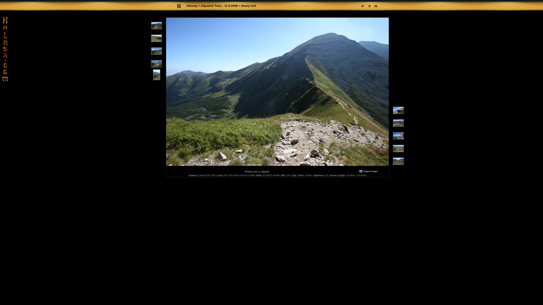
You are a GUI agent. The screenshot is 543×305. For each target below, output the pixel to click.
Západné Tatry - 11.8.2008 (219, 5)
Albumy (191, 5)
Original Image (370, 171)
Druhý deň (248, 5)
